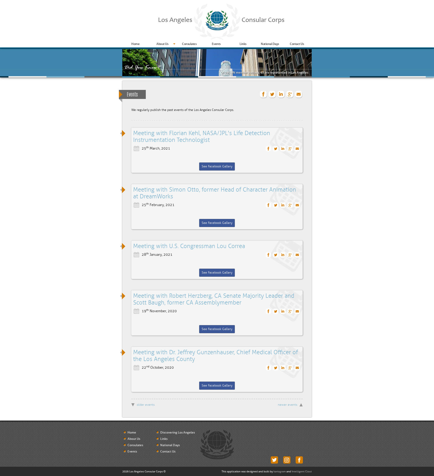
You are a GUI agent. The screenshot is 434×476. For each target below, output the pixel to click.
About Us (162, 44)
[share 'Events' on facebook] (263, 94)
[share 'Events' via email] (299, 94)
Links (243, 44)
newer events (287, 405)
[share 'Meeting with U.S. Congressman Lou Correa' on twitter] (276, 255)
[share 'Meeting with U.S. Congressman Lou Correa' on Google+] (290, 255)
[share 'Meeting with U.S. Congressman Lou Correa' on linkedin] (283, 255)
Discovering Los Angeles (177, 432)
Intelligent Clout (302, 471)
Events (216, 44)
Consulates (189, 44)
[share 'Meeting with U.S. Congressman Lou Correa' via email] (297, 255)
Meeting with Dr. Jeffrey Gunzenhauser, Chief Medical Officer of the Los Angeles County (215, 356)
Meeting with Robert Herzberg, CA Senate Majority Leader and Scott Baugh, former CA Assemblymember (213, 299)
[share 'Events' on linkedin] (281, 94)
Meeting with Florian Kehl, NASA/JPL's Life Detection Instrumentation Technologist (201, 136)
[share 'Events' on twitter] (272, 94)
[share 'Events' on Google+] (290, 94)
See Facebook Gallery (217, 166)
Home (135, 44)
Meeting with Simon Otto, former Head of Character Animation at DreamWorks (214, 193)
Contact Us (297, 44)
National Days (270, 44)
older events (146, 405)
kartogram (280, 471)
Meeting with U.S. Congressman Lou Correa (189, 246)
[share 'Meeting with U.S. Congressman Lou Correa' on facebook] (268, 255)
